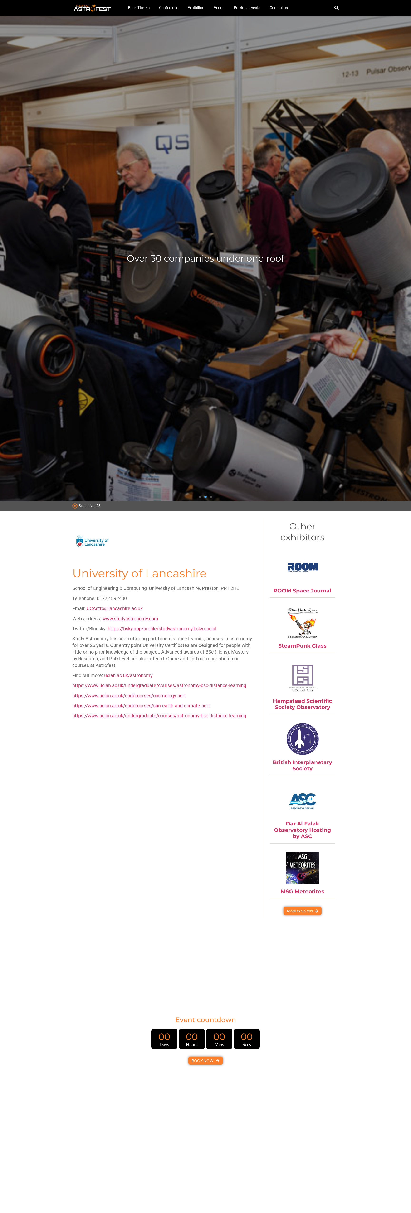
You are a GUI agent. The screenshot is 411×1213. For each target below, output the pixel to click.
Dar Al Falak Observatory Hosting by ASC (302, 829)
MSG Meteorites (302, 891)
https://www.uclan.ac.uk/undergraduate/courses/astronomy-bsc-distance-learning (159, 685)
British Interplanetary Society (302, 765)
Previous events (247, 7)
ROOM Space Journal (302, 590)
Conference (168, 7)
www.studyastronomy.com (130, 618)
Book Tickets (139, 7)
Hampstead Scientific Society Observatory (302, 704)
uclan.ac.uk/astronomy (128, 675)
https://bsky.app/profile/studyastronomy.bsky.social (162, 628)
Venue (219, 7)
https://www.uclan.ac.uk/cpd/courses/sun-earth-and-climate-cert (141, 705)
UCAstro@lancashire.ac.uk (115, 608)
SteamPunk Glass (302, 646)
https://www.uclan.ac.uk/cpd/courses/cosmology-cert (129, 696)
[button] (337, 8)
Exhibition (196, 7)
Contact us (279, 7)
